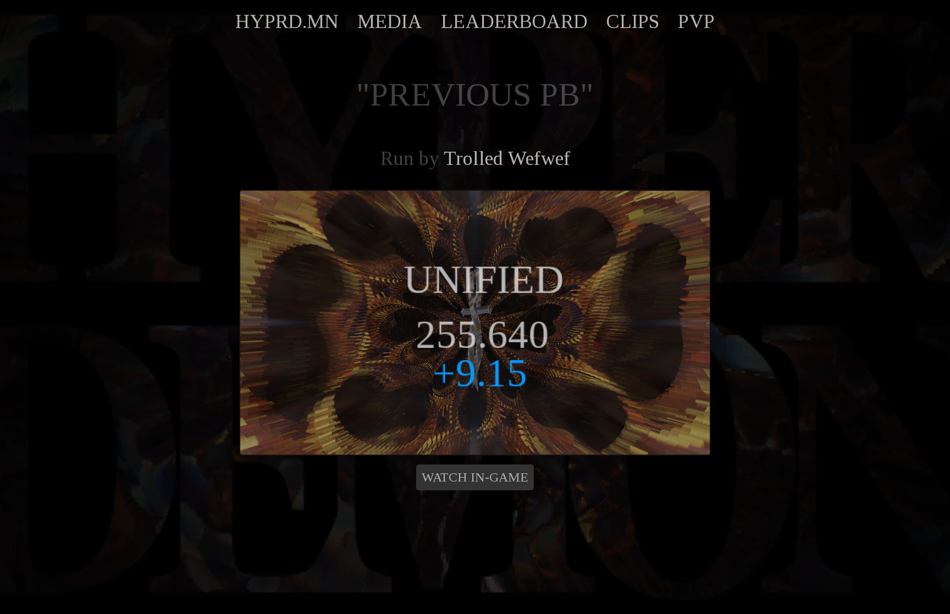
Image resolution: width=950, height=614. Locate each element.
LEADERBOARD (514, 21)
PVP (696, 21)
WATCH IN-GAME (475, 477)
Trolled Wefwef (507, 158)
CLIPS (632, 21)
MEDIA (389, 21)
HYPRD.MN (287, 21)
